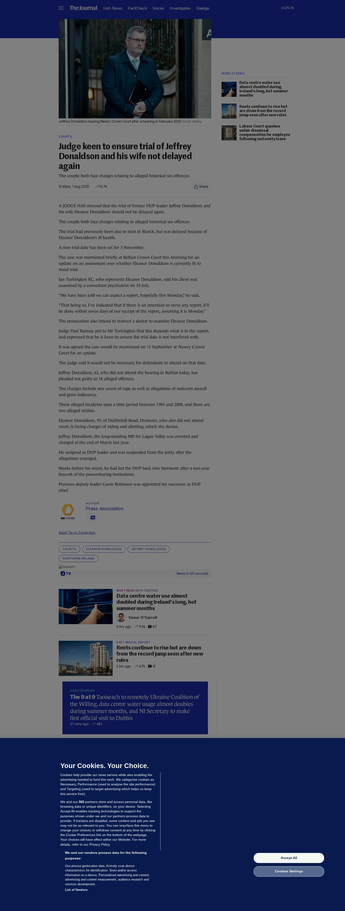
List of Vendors (76, 890)
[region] (172, 824)
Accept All (289, 858)
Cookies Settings (289, 871)
